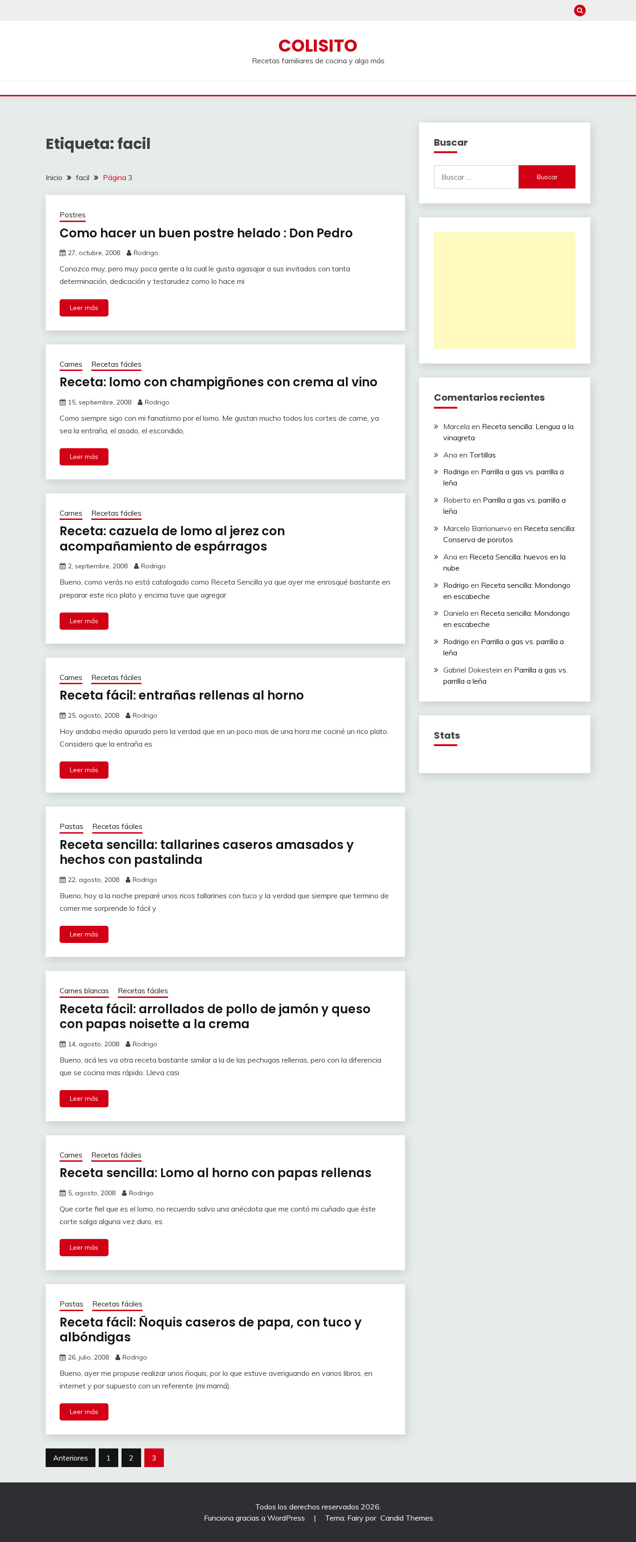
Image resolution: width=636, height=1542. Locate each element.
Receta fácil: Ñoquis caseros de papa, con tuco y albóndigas (211, 1330)
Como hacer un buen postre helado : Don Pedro (206, 233)
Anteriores (70, 1457)
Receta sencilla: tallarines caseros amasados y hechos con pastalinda (207, 852)
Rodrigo (146, 253)
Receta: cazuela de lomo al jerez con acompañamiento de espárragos (172, 539)
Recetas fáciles (116, 364)
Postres (73, 214)
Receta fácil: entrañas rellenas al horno (182, 695)
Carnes (71, 364)
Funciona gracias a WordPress (255, 1517)
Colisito (318, 46)
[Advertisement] (504, 290)
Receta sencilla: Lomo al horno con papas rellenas (216, 1173)
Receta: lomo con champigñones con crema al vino (219, 382)
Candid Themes (406, 1517)
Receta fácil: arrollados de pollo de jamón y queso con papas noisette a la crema (215, 1017)
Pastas (71, 826)
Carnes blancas (84, 990)
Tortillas (482, 454)
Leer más (84, 307)
